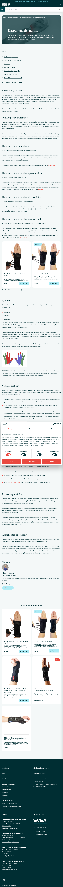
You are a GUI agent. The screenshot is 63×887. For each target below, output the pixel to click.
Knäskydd (5, 787)
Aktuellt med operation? (13, 78)
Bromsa (40, 189)
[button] (60, 4)
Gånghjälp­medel (7, 801)
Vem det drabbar (9, 67)
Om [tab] (52, 429)
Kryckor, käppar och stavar (9, 803)
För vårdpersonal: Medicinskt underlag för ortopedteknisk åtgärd (45, 785)
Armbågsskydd (6, 790)
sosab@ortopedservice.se (9, 870)
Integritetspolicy (38, 782)
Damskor (4, 779)
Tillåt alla (51, 461)
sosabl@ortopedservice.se (9, 856)
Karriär (35, 776)
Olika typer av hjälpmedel (12, 60)
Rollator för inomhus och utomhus (11, 806)
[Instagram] (3, 880)
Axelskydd (5, 795)
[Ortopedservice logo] (6, 4)
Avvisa (11, 461)
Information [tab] (31, 429)
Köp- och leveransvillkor (40, 779)
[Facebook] (8, 880)
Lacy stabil (51, 165)
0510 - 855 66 (6, 854)
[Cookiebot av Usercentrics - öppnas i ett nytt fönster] (54, 424)
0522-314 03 (6, 840)
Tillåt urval (32, 461)
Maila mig (7, 584)
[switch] (23, 454)
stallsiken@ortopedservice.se (10, 828)
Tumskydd (5, 792)
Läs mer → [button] (8, 588)
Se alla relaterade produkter (11, 290)
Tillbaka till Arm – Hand (13, 83)
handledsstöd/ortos (14, 482)
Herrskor (4, 776)
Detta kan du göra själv (12, 71)
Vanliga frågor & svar (39, 773)
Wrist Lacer (23, 237)
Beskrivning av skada (11, 57)
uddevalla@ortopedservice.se (10, 842)
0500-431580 (6, 867)
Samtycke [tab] (11, 429)
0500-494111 (6, 826)
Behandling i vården (10, 74)
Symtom (7, 64)
